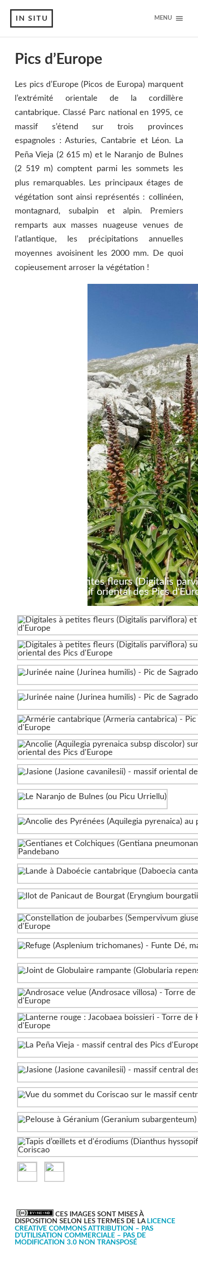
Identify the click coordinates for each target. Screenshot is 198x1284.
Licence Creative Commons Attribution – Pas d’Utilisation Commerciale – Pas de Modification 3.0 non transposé (95, 1232)
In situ (32, 18)
